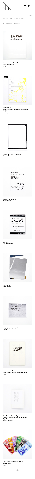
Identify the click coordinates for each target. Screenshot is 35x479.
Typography (16, 23)
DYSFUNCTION (18, 21)
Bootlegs (10, 21)
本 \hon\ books (7, 26)
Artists (8, 16)
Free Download (7, 23)
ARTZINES (21, 18)
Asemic (5, 21)
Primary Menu (25, 6)
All (3, 16)
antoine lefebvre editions (10, 18)
